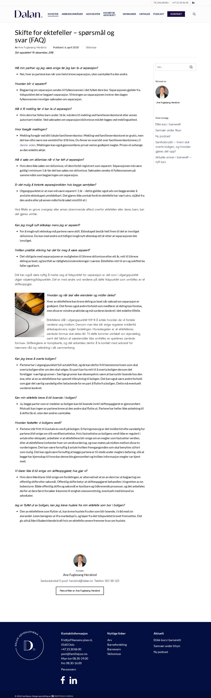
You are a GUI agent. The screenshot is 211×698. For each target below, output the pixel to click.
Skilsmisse (91, 47)
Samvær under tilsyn (168, 130)
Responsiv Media (64, 696)
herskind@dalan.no (81, 581)
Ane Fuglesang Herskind (32, 47)
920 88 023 (112, 581)
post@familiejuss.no (74, 654)
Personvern (68, 669)
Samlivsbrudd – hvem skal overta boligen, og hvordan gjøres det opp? (173, 147)
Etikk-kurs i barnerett (168, 124)
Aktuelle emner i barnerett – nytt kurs (173, 160)
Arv (109, 640)
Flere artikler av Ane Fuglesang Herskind (80, 590)
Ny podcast (162, 136)
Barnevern (114, 649)
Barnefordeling (117, 644)
